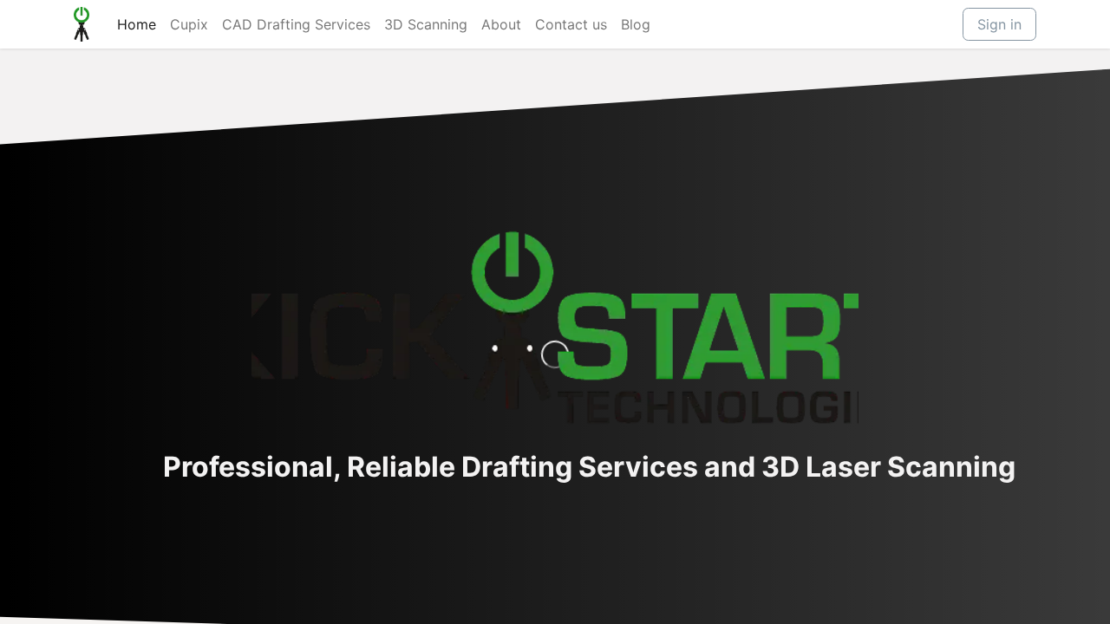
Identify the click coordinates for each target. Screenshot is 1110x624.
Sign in (999, 24)
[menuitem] (136, 24)
